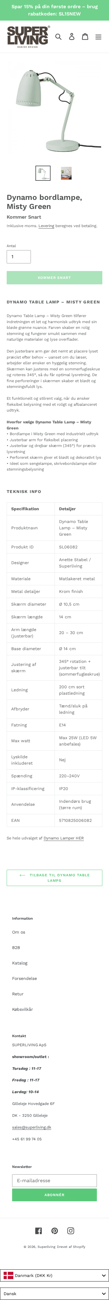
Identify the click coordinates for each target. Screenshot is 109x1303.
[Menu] (98, 36)
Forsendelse (24, 978)
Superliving (46, 1247)
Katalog (19, 963)
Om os (18, 932)
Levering (46, 225)
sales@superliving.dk (31, 1127)
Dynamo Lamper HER (64, 838)
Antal (11, 246)
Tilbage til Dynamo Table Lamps (59, 878)
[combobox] (54, 1275)
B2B (16, 947)
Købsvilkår (22, 1009)
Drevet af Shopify (71, 1247)
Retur (18, 993)
